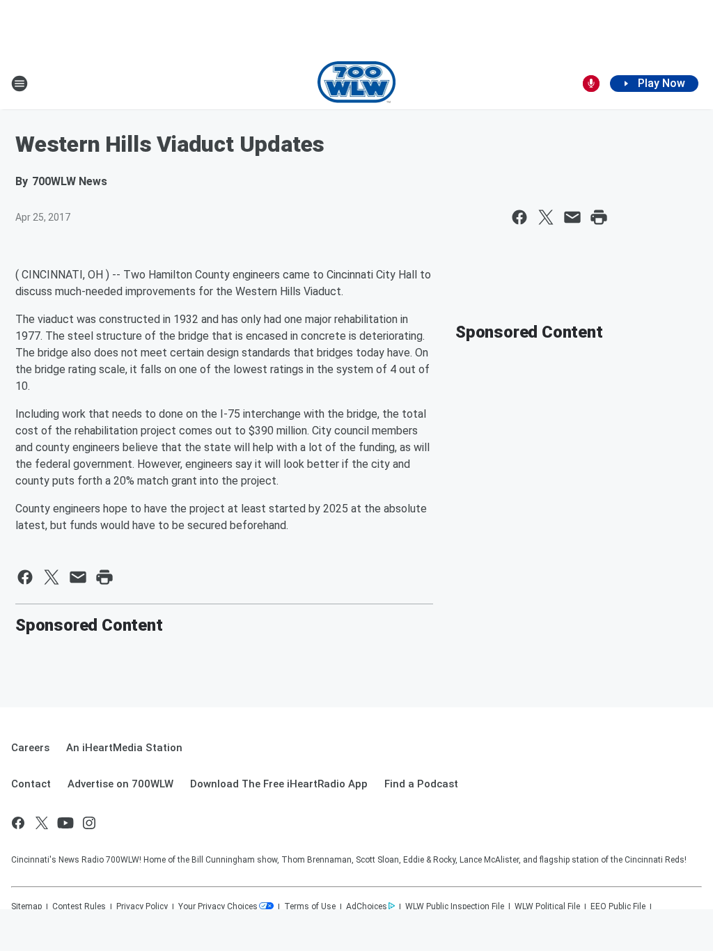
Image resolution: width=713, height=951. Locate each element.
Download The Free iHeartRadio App (279, 784)
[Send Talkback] (591, 83)
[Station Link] (357, 83)
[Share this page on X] (546, 217)
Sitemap (26, 906)
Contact (31, 784)
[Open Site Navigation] (19, 83)
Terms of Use (310, 906)
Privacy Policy (142, 906)
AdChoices (366, 906)
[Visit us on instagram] (89, 823)
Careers (30, 747)
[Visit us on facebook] (18, 823)
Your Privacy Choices (218, 906)
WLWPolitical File (547, 906)
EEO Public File (617, 906)
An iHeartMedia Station (124, 747)
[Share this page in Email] (572, 217)
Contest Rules (79, 906)
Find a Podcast (421, 784)
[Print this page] (599, 217)
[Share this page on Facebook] (519, 217)
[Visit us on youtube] (65, 823)
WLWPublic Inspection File (454, 906)
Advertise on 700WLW (120, 784)
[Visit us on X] (41, 823)
